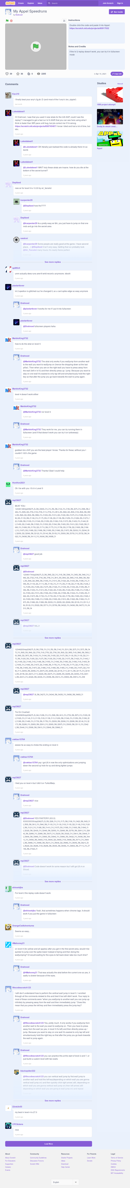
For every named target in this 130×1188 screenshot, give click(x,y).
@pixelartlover (30, 308)
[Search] (49, 3)
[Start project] (7, 21)
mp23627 (16, 500)
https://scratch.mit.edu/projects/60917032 (89, 28)
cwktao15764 (18, 739)
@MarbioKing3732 (32, 361)
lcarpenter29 (26, 200)
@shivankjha (29, 910)
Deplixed (16, 182)
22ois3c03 (17, 1106)
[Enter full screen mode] (64, 21)
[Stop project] (11, 21)
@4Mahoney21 (30, 972)
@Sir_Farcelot (30, 249)
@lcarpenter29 (30, 223)
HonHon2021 (18, 482)
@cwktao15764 (30, 762)
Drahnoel (19, 15)
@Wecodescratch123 (33, 1022)
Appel (99, 148)
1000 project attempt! (106, 104)
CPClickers (17, 1124)
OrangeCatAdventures (23, 925)
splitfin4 (16, 267)
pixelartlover (18, 285)
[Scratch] (10, 3)
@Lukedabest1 (30, 146)
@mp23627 (28, 553)
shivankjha (17, 887)
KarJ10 (15, 93)
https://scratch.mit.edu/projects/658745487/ (35, 126)
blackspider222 (27, 1070)
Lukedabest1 (18, 111)
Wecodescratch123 (21, 987)
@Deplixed (28, 205)
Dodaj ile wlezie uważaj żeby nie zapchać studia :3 (107, 126)
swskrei (24, 238)
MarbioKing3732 (20, 338)
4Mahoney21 (18, 943)
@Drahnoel (28, 326)
